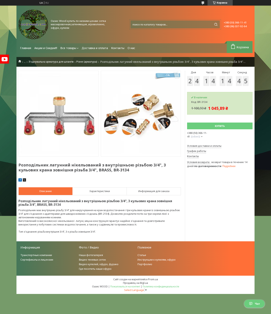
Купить (220, 126)
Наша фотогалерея (91, 255)
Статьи (141, 255)
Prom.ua (153, 279)
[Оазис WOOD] (33, 24)
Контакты (117, 48)
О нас (131, 48)
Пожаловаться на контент (125, 286)
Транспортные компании (36, 255)
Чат (257, 303)
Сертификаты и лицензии (36, 259)
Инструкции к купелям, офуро (156, 259)
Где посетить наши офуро (95, 269)
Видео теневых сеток (92, 259)
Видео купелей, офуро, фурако (98, 264)
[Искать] (216, 24)
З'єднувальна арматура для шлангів (51, 61)
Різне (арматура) (86, 61)
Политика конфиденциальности (161, 286)
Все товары (68, 48)
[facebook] (20, 180)
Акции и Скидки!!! (45, 48)
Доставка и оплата (95, 48)
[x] (24, 180)
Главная (25, 48)
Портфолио (144, 264)
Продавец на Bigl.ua (135, 283)
